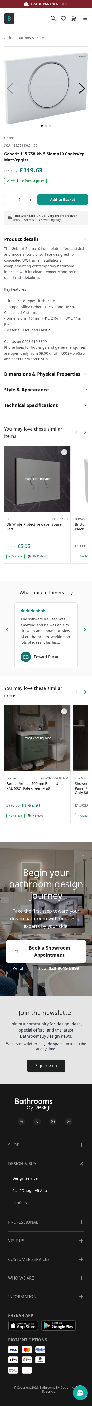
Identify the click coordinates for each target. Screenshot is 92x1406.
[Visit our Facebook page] (37, 1122)
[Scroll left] (77, 432)
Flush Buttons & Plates (26, 37)
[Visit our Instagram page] (21, 1122)
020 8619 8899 (64, 968)
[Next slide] (85, 629)
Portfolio (19, 1202)
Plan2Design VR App (29, 1190)
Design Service (25, 1178)
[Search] (53, 18)
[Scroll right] (85, 432)
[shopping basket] (75, 18)
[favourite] (64, 18)
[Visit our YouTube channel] (53, 1122)
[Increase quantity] (30, 199)
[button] (81, 88)
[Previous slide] (7, 629)
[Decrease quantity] (9, 199)
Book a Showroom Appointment (49, 951)
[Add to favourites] (35, 146)
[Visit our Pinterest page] (69, 1122)
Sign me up (46, 1066)
